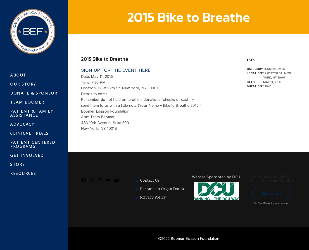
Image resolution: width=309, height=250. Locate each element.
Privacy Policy (153, 197)
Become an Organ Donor (162, 189)
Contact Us (150, 180)
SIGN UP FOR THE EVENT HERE (115, 70)
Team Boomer (274, 69)
